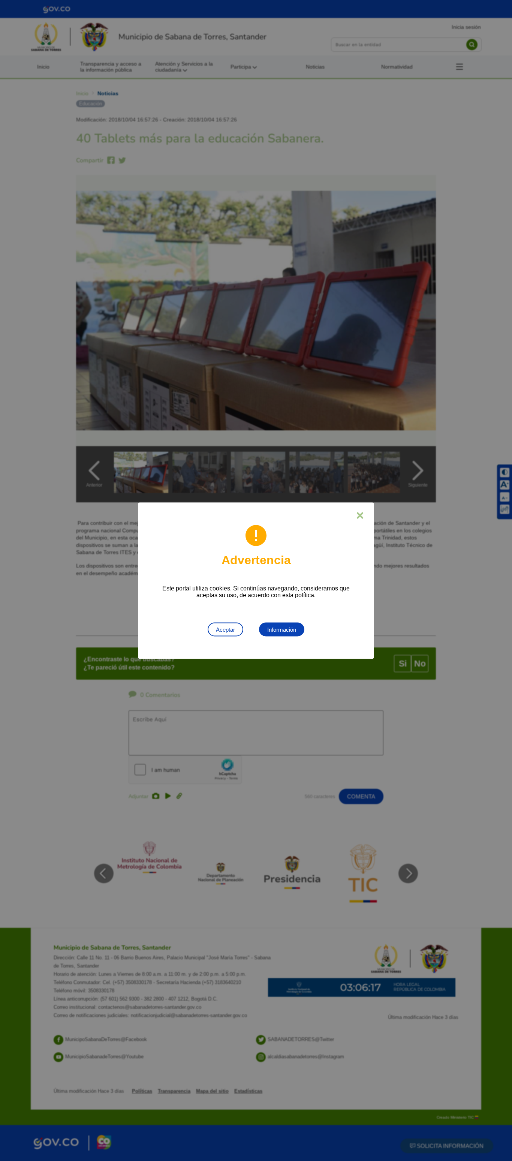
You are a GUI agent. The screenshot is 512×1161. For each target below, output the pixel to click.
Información (281, 629)
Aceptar (225, 629)
